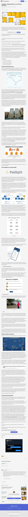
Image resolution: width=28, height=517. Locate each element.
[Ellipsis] (26, 469)
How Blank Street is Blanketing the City (6, 488)
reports (22, 389)
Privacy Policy (19, 500)
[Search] (18, 1)
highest (13, 70)
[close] (20, 491)
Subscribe (22, 1)
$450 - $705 (7, 105)
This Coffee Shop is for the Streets (7, 487)
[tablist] (4, 463)
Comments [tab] (3, 463)
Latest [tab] (4, 485)
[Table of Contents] (0, 258)
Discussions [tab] (7, 485)
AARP (15, 157)
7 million (6, 41)
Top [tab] (2, 485)
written (18, 124)
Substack (11, 515)
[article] (14, 489)
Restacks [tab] (6, 463)
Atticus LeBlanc (17, 57)
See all (3, 501)
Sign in (26, 1)
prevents (21, 356)
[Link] (0, 66)
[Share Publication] (19, 1)
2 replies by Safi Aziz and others (7, 478)
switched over (11, 215)
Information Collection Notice (14, 500)
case (13, 362)
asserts (5, 136)
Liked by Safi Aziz (5, 470)
